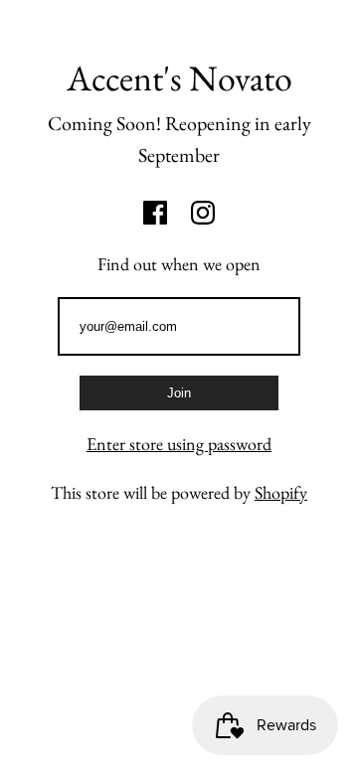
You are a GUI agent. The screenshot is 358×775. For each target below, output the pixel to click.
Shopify (281, 492)
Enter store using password (179, 443)
